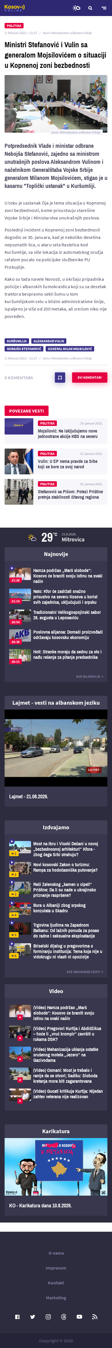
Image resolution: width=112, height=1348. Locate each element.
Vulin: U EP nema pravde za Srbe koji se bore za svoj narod (56, 461)
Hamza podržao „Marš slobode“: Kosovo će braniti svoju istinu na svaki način (56, 576)
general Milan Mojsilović (70, 349)
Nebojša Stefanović (24, 349)
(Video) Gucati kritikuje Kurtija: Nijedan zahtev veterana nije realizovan (56, 1096)
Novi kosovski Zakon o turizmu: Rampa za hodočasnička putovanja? (56, 869)
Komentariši (60, 377)
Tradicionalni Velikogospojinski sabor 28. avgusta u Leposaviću (56, 617)
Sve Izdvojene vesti (83, 972)
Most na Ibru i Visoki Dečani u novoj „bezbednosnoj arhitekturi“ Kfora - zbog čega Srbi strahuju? (56, 849)
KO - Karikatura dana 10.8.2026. (56, 1177)
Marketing (56, 1297)
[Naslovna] (15, 8)
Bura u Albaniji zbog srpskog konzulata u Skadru (56, 910)
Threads (64, 1317)
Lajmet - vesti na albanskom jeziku (56, 702)
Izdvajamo (56, 827)
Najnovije (56, 553)
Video (56, 991)
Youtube (79, 1317)
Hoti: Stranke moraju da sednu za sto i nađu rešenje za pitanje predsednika (56, 656)
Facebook (17, 1317)
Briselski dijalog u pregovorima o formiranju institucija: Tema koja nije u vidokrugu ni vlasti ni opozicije (56, 951)
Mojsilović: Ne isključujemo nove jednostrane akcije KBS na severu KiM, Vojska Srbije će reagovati (56, 431)
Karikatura (56, 1131)
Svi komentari (90, 377)
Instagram (48, 1317)
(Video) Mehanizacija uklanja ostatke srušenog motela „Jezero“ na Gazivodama (56, 1055)
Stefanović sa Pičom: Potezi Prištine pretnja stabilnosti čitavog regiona (56, 492)
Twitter (33, 1317)
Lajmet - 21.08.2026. (56, 758)
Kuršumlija (17, 341)
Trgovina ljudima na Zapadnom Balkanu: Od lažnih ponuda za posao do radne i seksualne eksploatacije (56, 930)
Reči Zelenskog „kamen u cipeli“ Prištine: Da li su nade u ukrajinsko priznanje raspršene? (56, 890)
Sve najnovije (88, 676)
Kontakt (56, 1283)
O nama (56, 1253)
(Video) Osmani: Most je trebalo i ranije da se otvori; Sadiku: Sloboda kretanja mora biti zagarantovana (56, 1076)
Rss (95, 1317)
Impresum (56, 1268)
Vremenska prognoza (76, 8)
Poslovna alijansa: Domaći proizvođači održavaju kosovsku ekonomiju (56, 636)
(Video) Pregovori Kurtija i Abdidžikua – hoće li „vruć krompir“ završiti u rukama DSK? (56, 1034)
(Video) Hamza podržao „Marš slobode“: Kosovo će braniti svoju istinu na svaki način (56, 1013)
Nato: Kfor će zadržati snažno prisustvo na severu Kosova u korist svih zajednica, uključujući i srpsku (56, 597)
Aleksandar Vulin (49, 341)
